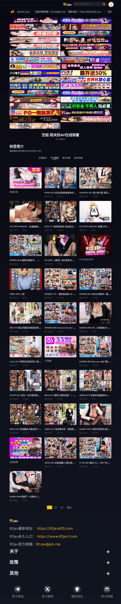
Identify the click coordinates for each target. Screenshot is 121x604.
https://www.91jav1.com (57, 536)
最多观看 (66, 158)
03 (62, 507)
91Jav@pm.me (48, 544)
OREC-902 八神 (17, 294)
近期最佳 (43, 158)
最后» (69, 507)
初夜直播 (14, 462)
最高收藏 (78, 158)
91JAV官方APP (86, 259)
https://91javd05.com (55, 528)
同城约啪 (14, 192)
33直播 (48, 361)
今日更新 (54, 158)
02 (55, 507)
